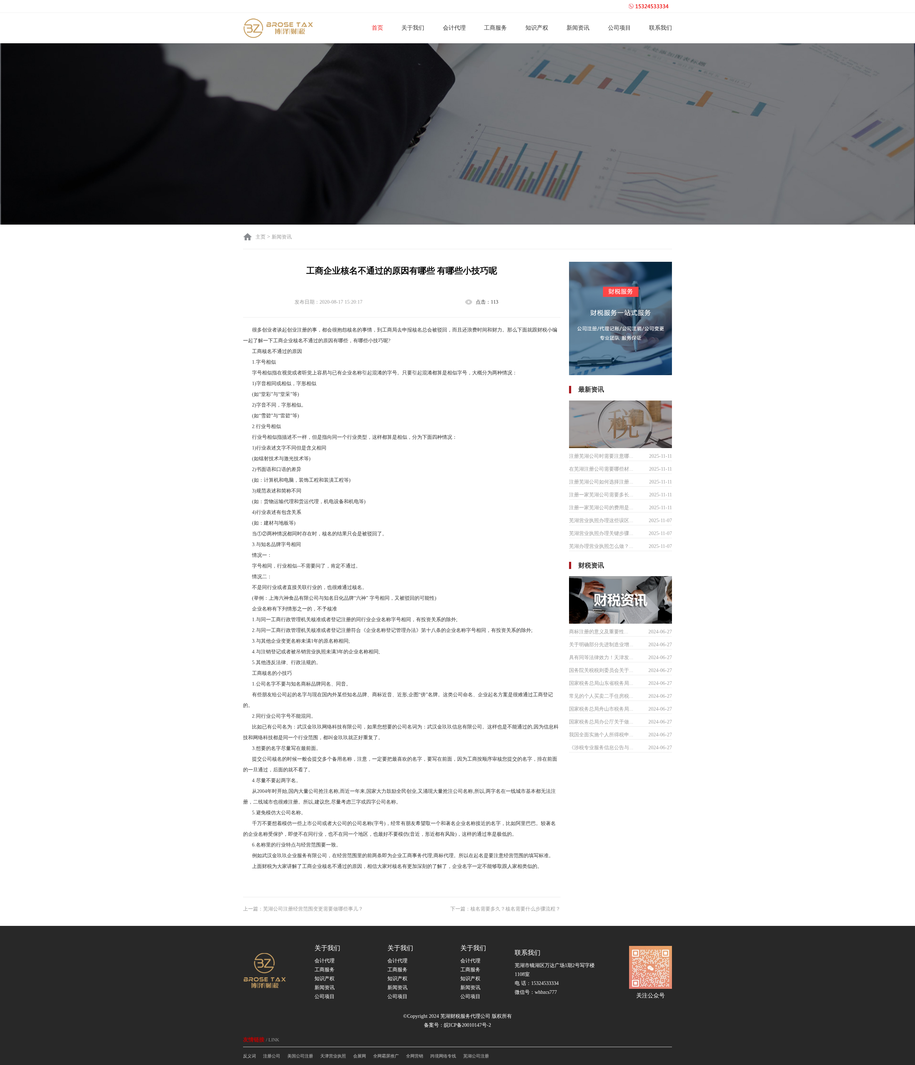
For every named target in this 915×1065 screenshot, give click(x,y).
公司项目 (619, 28)
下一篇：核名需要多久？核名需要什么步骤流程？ (505, 909)
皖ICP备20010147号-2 (467, 1025)
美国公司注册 (300, 1056)
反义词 (249, 1056)
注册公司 (271, 1056)
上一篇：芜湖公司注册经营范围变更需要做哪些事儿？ (303, 909)
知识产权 (536, 28)
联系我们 (660, 28)
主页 (261, 237)
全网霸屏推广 (386, 1056)
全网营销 (414, 1056)
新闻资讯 (578, 28)
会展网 (359, 1056)
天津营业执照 (333, 1056)
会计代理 (454, 28)
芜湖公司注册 (476, 1056)
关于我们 (412, 28)
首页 (377, 28)
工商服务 (495, 28)
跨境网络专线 (443, 1056)
